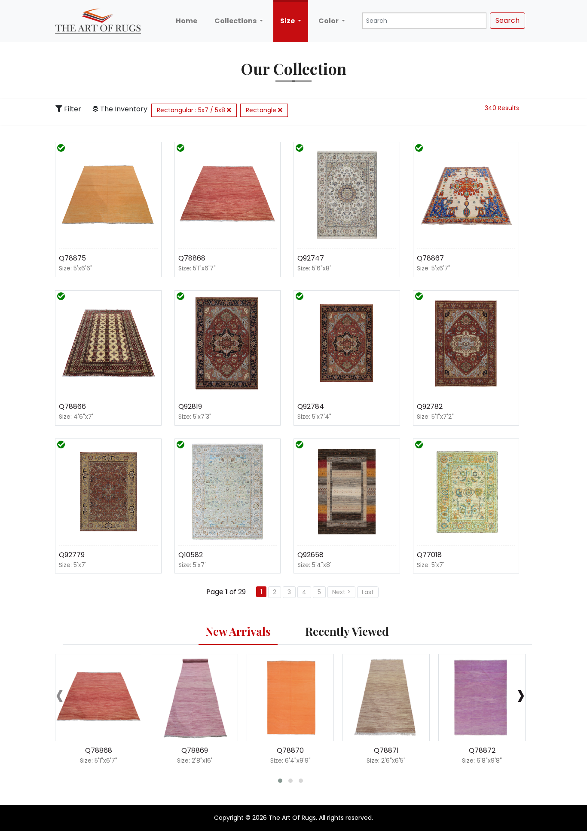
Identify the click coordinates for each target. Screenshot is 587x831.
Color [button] (329, 21)
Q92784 (310, 406)
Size (288, 21)
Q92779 (72, 555)
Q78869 (194, 750)
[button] (280, 780)
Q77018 (429, 555)
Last (368, 592)
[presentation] (59, 694)
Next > (341, 592)
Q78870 (290, 750)
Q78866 (72, 406)
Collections (236, 21)
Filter (71, 109)
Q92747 (310, 258)
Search (507, 20)
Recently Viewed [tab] (347, 631)
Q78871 (386, 750)
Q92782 (430, 406)
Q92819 (190, 406)
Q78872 (482, 750)
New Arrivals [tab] (238, 631)
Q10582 (190, 555)
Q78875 (72, 258)
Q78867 (430, 258)
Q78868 (191, 258)
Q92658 (310, 555)
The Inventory (122, 109)
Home (186, 21)
